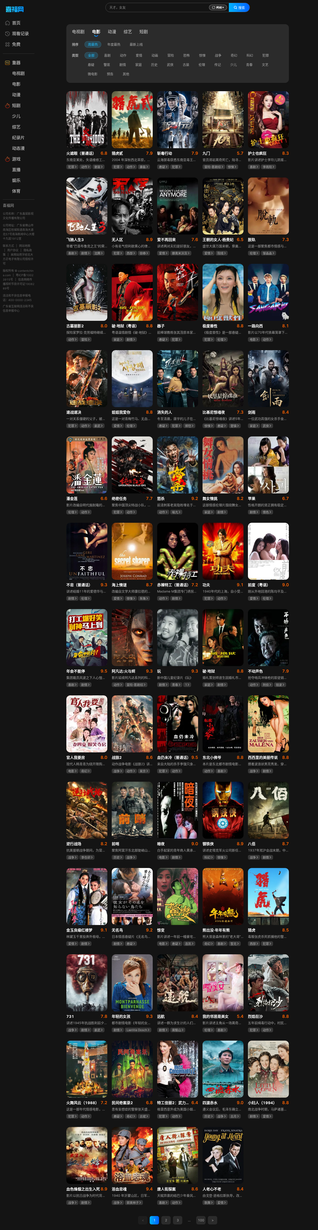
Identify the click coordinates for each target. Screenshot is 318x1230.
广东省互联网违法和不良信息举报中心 (18, 308)
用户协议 (12, 250)
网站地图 (24, 246)
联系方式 (8, 246)
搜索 (241, 8)
